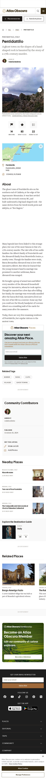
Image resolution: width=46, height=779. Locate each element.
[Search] (38, 11)
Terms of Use (24, 363)
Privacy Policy (14, 363)
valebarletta (9, 421)
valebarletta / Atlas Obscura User (25, 116)
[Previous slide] (6, 90)
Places (5, 721)
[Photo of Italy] (9, 532)
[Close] (43, 756)
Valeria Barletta (14, 62)
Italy (19, 529)
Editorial (6, 729)
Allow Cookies (23, 768)
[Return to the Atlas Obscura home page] (15, 11)
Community (8, 743)
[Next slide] (40, 90)
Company (7, 750)
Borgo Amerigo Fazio (12, 590)
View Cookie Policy (15, 764)
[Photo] (38, 475)
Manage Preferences (23, 775)
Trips (4, 736)
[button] (11, 124)
